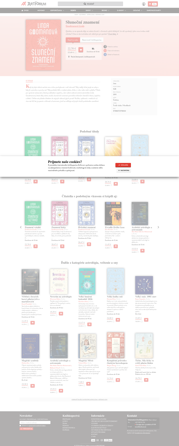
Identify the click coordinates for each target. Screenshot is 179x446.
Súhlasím (124, 165)
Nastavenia (124, 170)
